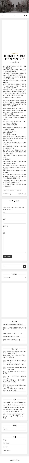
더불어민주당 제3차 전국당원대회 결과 (12, 324)
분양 (18, 409)
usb (11, 407)
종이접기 (13, 414)
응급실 (6, 190)
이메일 (5, 219)
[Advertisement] (14, 37)
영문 (21, 411)
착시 (16, 414)
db (17, 402)
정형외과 (19, 190)
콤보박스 (7, 416)
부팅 (14, 409)
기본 (20, 407)
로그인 (4, 440)
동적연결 (7, 409)
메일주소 (10, 409)
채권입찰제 (19, 414)
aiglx (4, 402)
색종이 (4, 411)
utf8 (13, 407)
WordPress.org (7, 450)
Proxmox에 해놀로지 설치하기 (11, 336)
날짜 (23, 407)
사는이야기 (14, 53)
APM (6, 402)
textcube (23, 405)
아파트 (17, 411)
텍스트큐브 (16, 416)
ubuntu (6, 407)
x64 (15, 407)
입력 (7, 414)
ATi (9, 402)
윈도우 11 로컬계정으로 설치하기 (11, 340)
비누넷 (21, 409)
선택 (7, 412)
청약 (23, 414)
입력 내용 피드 (6, 443)
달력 (4, 409)
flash (25, 402)
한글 (4, 418)
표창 (22, 416)
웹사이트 (5, 226)
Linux (8, 404)
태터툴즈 (11, 416)
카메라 (4, 416)
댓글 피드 (5, 447)
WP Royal (17, 460)
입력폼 (10, 414)
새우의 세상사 (14, 5)
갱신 (18, 407)
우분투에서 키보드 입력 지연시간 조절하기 (16, 352)
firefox (20, 402)
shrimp (9, 194)
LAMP (4, 405)
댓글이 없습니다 (22, 194)
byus (15, 402)
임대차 (4, 414)
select (13, 405)
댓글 (4, 233)
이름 (4, 212)
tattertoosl (18, 405)
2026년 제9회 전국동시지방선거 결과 (12, 333)
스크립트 (12, 412)
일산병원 (12, 190)
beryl (12, 402)
